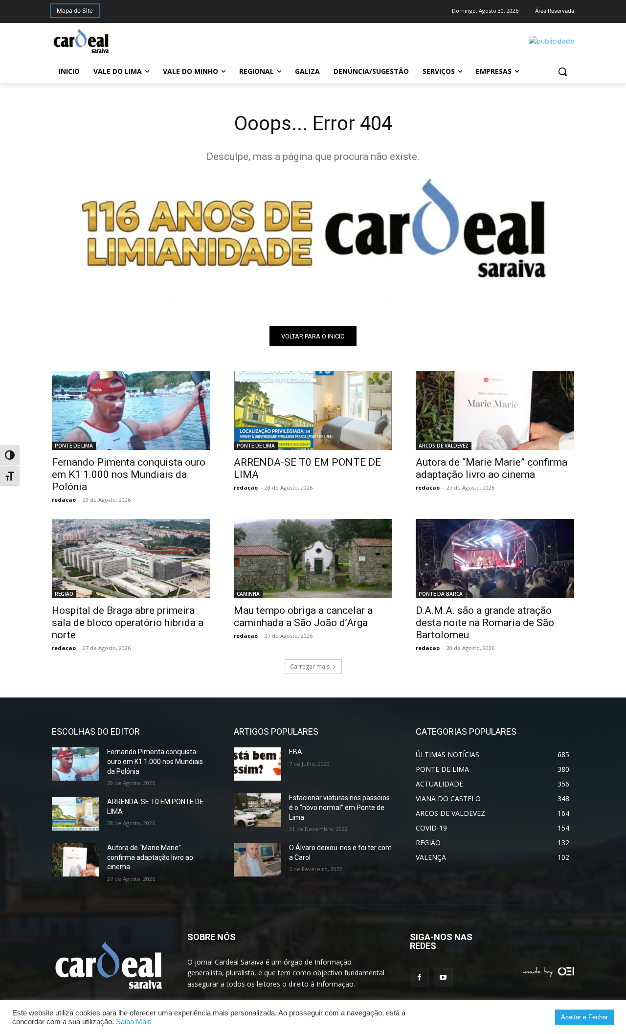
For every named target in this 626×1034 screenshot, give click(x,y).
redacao (64, 499)
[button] (562, 71)
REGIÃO (64, 593)
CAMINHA (248, 593)
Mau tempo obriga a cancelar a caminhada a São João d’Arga (303, 617)
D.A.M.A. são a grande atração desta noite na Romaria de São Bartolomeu (485, 623)
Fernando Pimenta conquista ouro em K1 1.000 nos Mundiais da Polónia (128, 474)
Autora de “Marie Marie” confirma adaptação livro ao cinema (491, 468)
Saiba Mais (134, 1022)
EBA (295, 752)
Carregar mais (310, 666)
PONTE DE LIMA (74, 445)
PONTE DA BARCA (441, 593)
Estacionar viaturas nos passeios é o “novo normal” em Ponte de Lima (339, 807)
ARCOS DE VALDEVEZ (444, 445)
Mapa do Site (75, 10)
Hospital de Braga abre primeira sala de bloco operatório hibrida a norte (127, 623)
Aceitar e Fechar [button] (584, 1017)
